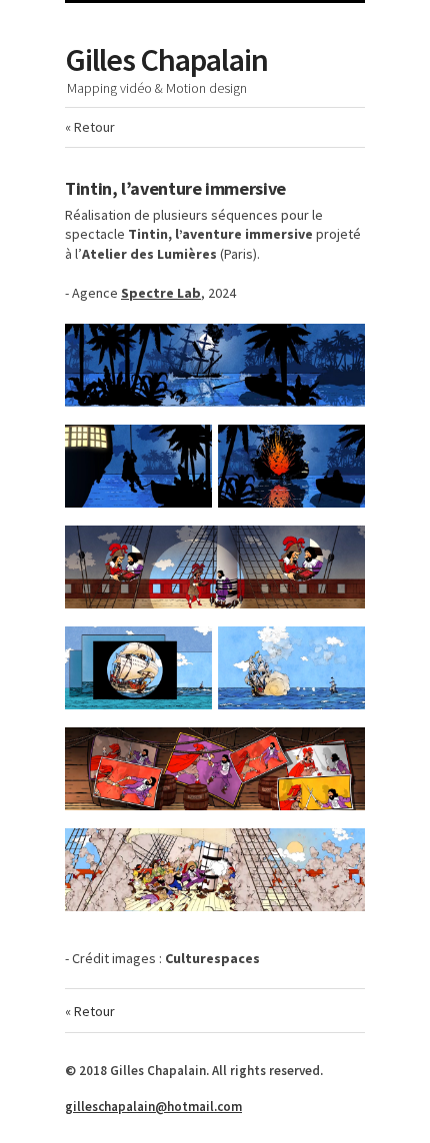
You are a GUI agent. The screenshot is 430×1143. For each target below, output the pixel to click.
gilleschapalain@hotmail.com (153, 1106)
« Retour (90, 127)
